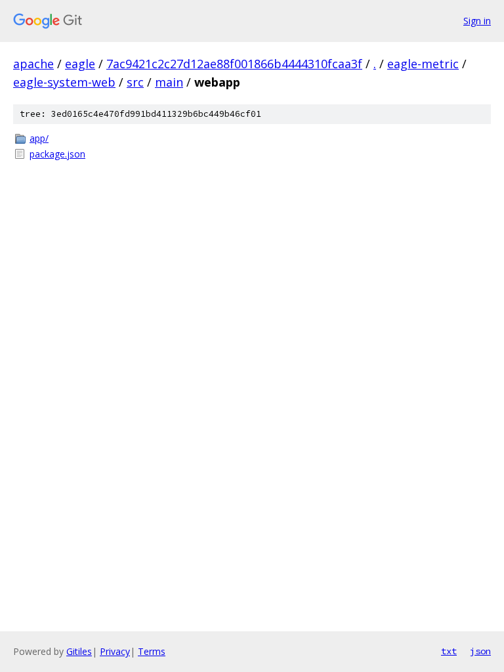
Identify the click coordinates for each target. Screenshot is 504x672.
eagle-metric (423, 64)
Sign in (477, 20)
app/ (39, 138)
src (135, 82)
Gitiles (79, 651)
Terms (151, 651)
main (169, 82)
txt (449, 651)
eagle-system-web (64, 82)
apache (33, 64)
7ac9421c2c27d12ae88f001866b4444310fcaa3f (234, 64)
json (480, 651)
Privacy (115, 651)
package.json (57, 154)
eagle (80, 64)
